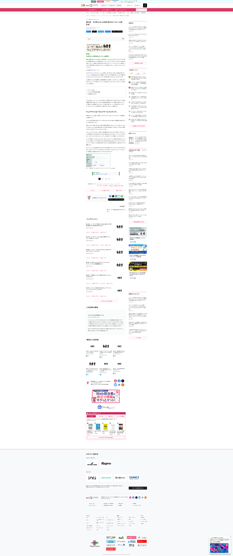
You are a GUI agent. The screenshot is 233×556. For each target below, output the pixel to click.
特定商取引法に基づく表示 (108, 505)
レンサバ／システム (110, 525)
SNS (103, 12)
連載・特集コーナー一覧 (95, 15)
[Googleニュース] (119, 384)
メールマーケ (89, 529)
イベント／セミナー (132, 523)
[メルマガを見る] (130, 497)
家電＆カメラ (110, 416)
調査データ (119, 519)
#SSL (98, 184)
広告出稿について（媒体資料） (109, 503)
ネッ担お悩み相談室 (104, 384)
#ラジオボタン (99, 185)
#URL (101, 184)
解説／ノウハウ (120, 517)
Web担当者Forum (92, 5)
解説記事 (142, 517)
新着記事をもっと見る (139, 63)
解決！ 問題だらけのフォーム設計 (100, 174)
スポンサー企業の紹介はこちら (137, 488)
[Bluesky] (139, 497)
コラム (119, 521)
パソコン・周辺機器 (120, 416)
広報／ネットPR (89, 527)
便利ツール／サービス (121, 523)
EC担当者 (107, 1)
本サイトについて (92, 503)
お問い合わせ (120, 503)
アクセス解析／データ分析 (111, 12)
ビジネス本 (101, 416)
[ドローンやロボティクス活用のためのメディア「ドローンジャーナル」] (131, 545)
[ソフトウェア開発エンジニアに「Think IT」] (121, 538)
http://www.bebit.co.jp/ (94, 317)
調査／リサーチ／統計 (135, 12)
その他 (108, 529)
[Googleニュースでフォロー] (142, 497)
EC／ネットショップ (100, 527)
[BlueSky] (115, 384)
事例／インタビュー (132, 517)
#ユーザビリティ (118, 184)
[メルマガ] (115, 380)
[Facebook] (119, 380)
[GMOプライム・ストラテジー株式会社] (134, 478)
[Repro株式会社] (106, 463)
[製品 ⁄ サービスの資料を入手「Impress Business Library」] (111, 545)
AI (100, 12)
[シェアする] (110, 196)
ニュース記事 (143, 519)
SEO (87, 12)
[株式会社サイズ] (120, 478)
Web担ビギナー (104, 5)
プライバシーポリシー (92, 505)
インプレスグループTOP (137, 505)
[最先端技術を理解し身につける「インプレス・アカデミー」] (142, 545)
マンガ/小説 (131, 521)
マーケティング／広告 (94, 12)
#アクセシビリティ (106, 184)
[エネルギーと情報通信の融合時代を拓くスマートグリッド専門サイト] (131, 542)
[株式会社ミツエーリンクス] (92, 463)
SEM (97, 529)
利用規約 (134, 503)
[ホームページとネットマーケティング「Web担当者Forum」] (131, 538)
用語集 (142, 523)
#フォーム (112, 184)
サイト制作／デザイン (121, 12)
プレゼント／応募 (144, 521)
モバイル (108, 527)
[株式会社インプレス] (94, 543)
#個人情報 (105, 185)
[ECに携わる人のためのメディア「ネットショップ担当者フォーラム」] (142, 542)
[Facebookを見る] (133, 497)
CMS (128, 12)
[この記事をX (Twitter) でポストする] (113, 196)
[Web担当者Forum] (92, 498)
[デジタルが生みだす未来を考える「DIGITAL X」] (121, 545)
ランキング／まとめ (121, 525)
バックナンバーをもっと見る (106, 301)
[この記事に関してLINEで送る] (122, 196)
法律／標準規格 (89, 525)
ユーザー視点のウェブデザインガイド (106, 15)
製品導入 (115, 1)
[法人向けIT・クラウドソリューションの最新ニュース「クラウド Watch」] (111, 542)
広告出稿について (138, 5)
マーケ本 (91, 416)
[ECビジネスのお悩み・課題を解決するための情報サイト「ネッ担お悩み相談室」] (111, 549)
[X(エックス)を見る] (136, 497)
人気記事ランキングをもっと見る (139, 126)
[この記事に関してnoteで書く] (119, 196)
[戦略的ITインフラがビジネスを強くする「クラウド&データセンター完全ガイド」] (111, 538)
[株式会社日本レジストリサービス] (92, 478)
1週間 (138, 73)
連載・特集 (119, 5)
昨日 (131, 73)
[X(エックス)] (122, 380)
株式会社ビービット (95, 70)
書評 (129, 519)
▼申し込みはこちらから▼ (215, 542)
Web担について (129, 5)
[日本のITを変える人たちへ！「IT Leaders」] (121, 542)
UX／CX (98, 525)
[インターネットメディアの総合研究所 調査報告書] (142, 538)
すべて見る (139, 337)
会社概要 (120, 505)
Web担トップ (88, 15)
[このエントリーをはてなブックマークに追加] (116, 196)
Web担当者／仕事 (144, 12)
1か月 (144, 73)
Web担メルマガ (112, 5)
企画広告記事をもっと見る (139, 221)
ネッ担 (99, 384)
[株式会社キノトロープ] (106, 478)
